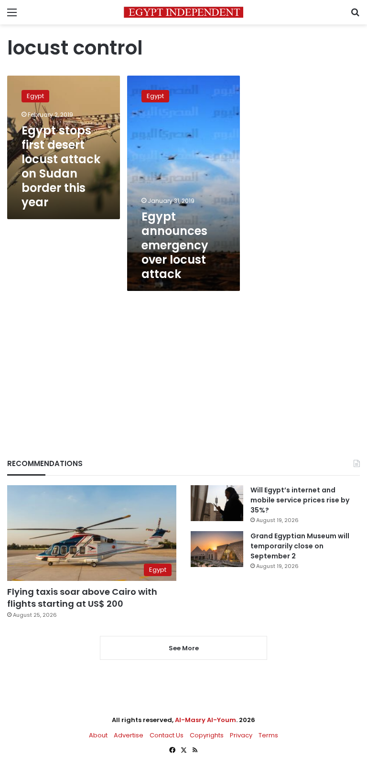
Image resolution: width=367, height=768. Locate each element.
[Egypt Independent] (183, 12)
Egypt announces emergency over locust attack (174, 245)
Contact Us (167, 735)
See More (184, 648)
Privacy (241, 735)
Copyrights (207, 735)
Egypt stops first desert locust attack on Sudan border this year (61, 166)
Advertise (128, 735)
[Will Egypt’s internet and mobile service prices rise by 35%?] (217, 503)
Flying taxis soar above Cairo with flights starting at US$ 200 (82, 598)
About (98, 735)
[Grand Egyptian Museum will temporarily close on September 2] (217, 549)
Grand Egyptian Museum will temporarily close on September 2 (299, 546)
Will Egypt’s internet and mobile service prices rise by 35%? (299, 500)
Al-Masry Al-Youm (205, 719)
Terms (268, 735)
